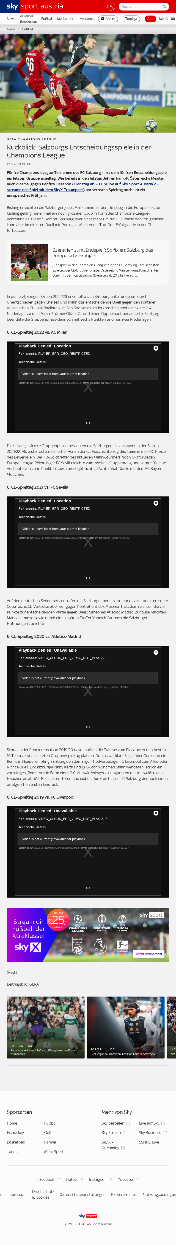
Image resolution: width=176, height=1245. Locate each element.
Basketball (16, 1142)
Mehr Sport (54, 1151)
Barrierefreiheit (124, 1194)
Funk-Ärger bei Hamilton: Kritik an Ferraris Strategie (123, 1054)
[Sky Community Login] (111, 7)
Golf (48, 1132)
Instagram (98, 1179)
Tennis (12, 1151)
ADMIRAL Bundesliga (28, 18)
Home (12, 1123)
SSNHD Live (149, 1142)
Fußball (46, 19)
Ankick (110, 19)
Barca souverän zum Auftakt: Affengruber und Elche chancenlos (43, 1052)
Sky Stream (111, 1132)
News (11, 19)
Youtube (125, 1179)
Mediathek (65, 19)
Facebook (45, 1179)
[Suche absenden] (164, 7)
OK (88, 423)
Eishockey (15, 1132)
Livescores (86, 19)
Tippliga (131, 19)
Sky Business (150, 1132)
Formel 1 (51, 1142)
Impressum (17, 1194)
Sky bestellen (113, 1123)
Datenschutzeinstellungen (83, 1194)
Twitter (71, 1179)
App (150, 19)
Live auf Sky (149, 1123)
